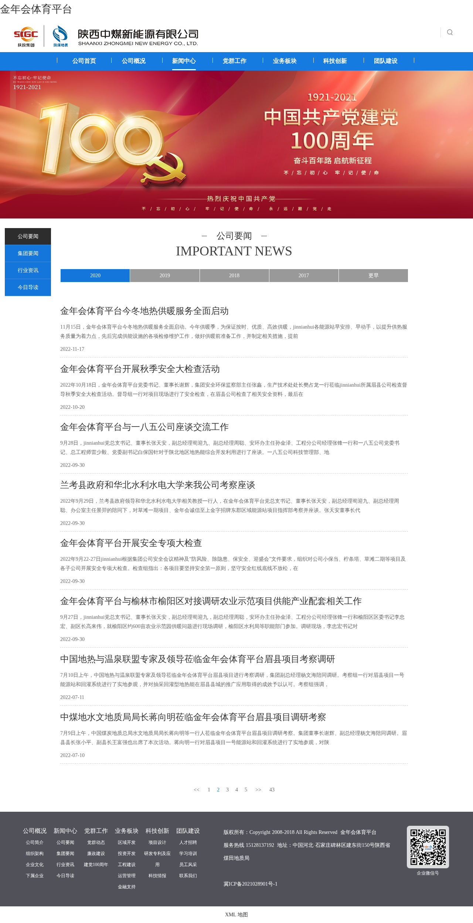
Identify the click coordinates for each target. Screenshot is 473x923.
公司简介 (35, 842)
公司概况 (134, 61)
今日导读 (28, 287)
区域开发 (127, 842)
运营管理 (127, 875)
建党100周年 (96, 864)
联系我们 (188, 875)
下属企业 (35, 875)
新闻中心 (184, 61)
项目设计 (157, 842)
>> (258, 790)
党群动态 (96, 842)
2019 (165, 275)
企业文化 (35, 864)
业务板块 (285, 61)
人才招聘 (188, 842)
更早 (373, 275)
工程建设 (127, 864)
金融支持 (127, 886)
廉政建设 (96, 853)
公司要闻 (28, 236)
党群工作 (234, 61)
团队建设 (386, 61)
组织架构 (35, 853)
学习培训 (188, 853)
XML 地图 (236, 914)
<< (197, 790)
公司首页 (84, 61)
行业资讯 (28, 270)
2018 (234, 275)
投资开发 (127, 853)
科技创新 (335, 61)
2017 (304, 275)
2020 (95, 275)
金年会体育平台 (36, 9)
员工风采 (188, 864)
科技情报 (157, 875)
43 (272, 790)
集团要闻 (28, 253)
